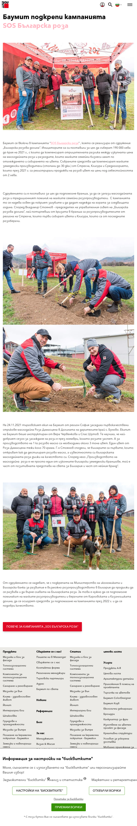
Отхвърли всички (107, 790)
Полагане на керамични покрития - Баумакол (17, 737)
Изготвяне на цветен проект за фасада (117, 726)
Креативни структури (117, 733)
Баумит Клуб (111, 703)
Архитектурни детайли (118, 679)
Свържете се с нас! (49, 652)
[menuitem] (102, 4)
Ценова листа (112, 673)
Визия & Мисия (45, 744)
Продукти (9, 652)
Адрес (40, 684)
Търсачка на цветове (116, 693)
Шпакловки (10, 716)
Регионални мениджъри (50, 673)
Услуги (107, 663)
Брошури (109, 714)
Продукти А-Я (112, 668)
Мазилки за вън (12, 691)
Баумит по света (47, 689)
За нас (40, 733)
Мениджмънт (44, 739)
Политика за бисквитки (68, 799)
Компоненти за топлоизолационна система (15, 677)
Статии (75, 652)
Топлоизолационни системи (14, 667)
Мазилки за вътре (14, 730)
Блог (39, 722)
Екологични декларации (117, 709)
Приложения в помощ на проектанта (118, 686)
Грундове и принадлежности (13, 723)
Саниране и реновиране (18, 686)
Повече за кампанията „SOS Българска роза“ (42, 626)
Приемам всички (68, 807)
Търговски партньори (50, 678)
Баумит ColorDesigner (117, 698)
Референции (44, 711)
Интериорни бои (13, 710)
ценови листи (112, 652)
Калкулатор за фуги (115, 719)
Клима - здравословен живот (16, 698)
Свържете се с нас (48, 662)
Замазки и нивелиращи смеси (17, 745)
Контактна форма (48, 668)
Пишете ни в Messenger (51, 657)
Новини (41, 700)
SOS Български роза (64, 143)
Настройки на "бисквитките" (39, 790)
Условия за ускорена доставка (116, 740)
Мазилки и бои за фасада (13, 659)
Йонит (7, 705)
